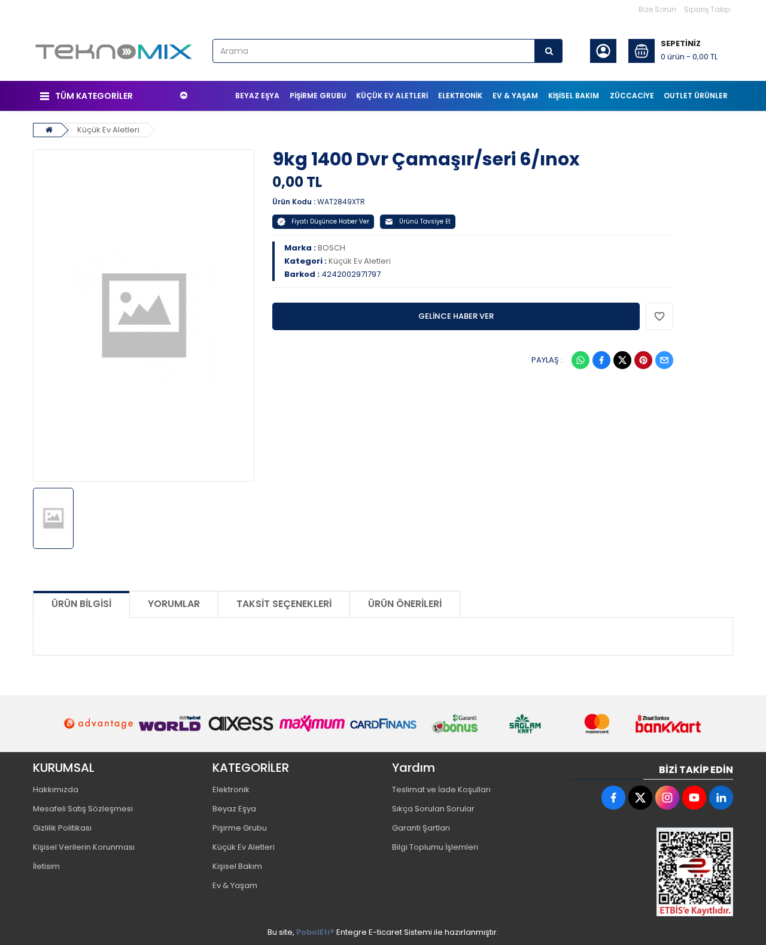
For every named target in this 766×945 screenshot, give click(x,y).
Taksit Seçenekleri (284, 604)
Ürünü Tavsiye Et (425, 221)
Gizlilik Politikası (62, 828)
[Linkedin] (721, 798)
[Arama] (549, 51)
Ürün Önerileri (405, 604)
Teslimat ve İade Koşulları (441, 789)
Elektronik (231, 789)
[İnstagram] (667, 798)
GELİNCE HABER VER (456, 316)
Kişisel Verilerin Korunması (84, 847)
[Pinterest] (643, 360)
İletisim (46, 866)
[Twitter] (622, 360)
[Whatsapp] (580, 360)
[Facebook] (601, 360)
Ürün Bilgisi (81, 604)
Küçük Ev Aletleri (108, 129)
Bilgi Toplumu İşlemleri (435, 847)
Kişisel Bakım (237, 866)
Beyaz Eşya (234, 808)
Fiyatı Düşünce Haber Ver (330, 221)
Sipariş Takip (707, 9)
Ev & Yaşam (234, 885)
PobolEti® (315, 932)
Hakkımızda (55, 789)
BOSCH (331, 247)
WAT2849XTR (341, 202)
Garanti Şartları (421, 828)
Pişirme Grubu (239, 828)
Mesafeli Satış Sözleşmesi (83, 808)
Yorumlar (174, 604)
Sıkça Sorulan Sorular (433, 808)
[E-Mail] (664, 360)
